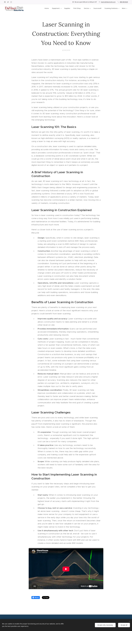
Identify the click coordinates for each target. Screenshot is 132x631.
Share (37, 597)
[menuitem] (47, 8)
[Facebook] (5, 2)
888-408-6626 (124, 2)
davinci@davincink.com (108, 2)
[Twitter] (8, 2)
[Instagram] (11, 2)
